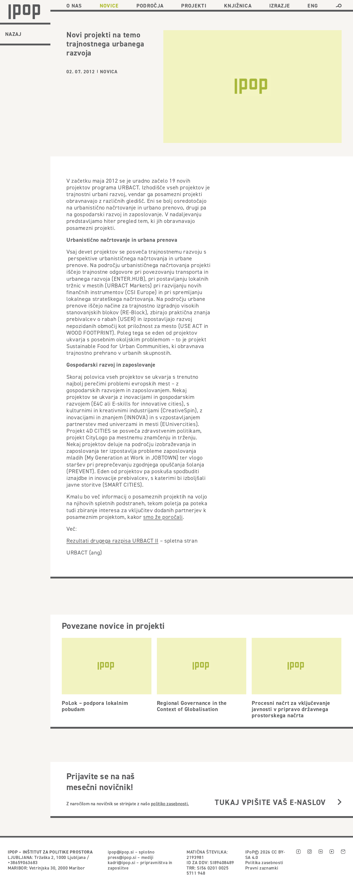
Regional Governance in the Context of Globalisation (192, 706)
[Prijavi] (339, 802)
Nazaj (13, 34)
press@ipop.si (122, 857)
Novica (109, 72)
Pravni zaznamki (261, 868)
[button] (339, 6)
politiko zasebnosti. (170, 804)
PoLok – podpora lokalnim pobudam (95, 706)
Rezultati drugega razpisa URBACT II (112, 540)
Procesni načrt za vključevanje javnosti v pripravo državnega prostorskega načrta (291, 709)
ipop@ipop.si (121, 852)
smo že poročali (163, 516)
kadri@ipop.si (121, 862)
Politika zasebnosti (264, 862)
